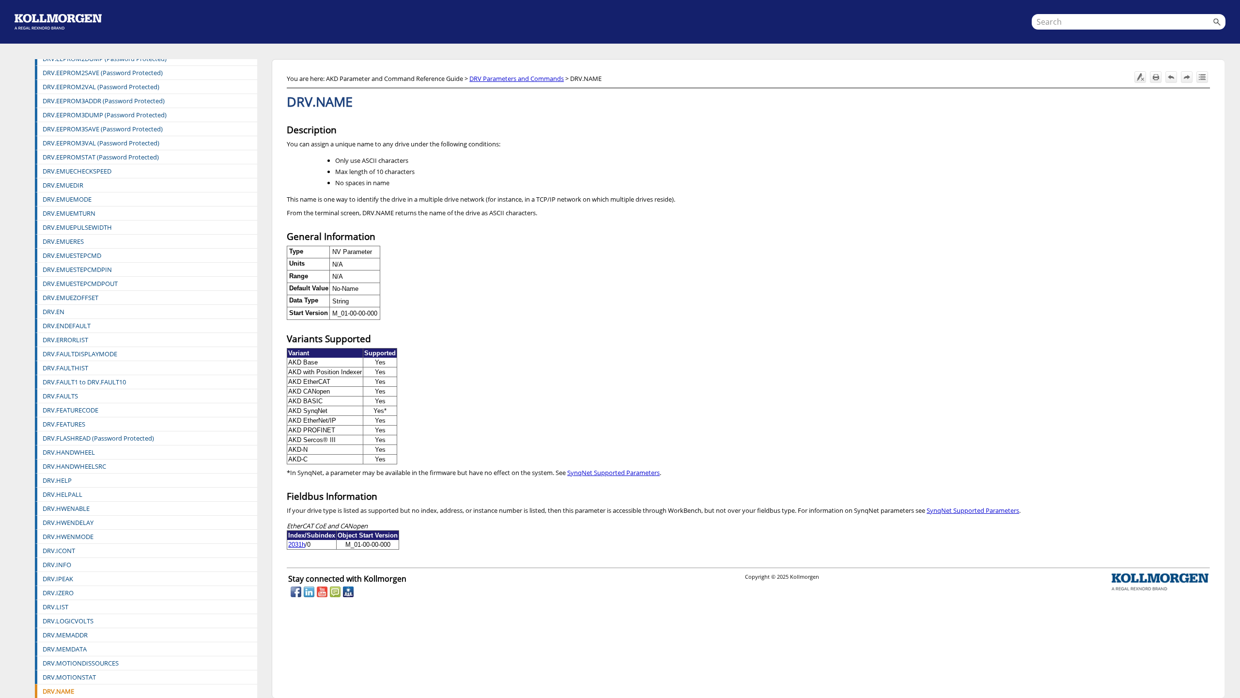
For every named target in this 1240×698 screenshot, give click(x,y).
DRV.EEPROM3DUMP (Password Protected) (105, 115)
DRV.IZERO (58, 592)
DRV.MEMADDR (65, 635)
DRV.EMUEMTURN (69, 213)
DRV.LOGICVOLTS (68, 621)
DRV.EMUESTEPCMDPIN (77, 269)
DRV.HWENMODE (68, 536)
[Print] (1156, 77)
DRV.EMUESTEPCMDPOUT (80, 283)
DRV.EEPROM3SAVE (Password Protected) (103, 129)
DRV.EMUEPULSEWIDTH (77, 227)
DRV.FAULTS (60, 396)
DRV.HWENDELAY (68, 522)
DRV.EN (53, 311)
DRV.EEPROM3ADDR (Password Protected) (104, 100)
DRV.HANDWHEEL (69, 452)
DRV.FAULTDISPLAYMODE (80, 353)
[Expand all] (1202, 77)
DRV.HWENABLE (66, 508)
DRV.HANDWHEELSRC (74, 466)
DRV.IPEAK (58, 578)
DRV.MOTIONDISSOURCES (81, 663)
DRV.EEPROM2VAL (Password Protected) (101, 86)
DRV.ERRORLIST (65, 339)
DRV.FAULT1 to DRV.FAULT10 (84, 382)
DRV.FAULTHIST (65, 368)
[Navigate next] (1187, 77)
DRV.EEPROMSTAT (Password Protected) (101, 157)
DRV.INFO (57, 564)
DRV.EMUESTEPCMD (72, 255)
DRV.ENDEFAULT (67, 325)
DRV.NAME (58, 691)
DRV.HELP (57, 480)
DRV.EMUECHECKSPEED (77, 171)
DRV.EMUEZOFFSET (70, 297)
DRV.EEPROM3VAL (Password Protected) (101, 143)
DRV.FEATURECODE (70, 410)
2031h (296, 544)
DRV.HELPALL (62, 494)
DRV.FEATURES (64, 424)
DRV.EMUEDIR (63, 185)
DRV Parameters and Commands (516, 78)
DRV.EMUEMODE (67, 199)
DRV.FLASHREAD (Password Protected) (98, 438)
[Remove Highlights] (1140, 77)
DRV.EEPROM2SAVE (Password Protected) (103, 72)
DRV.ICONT (59, 550)
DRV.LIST (55, 607)
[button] (1216, 22)
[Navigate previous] (1171, 77)
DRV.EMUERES (63, 241)
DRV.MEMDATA (65, 649)
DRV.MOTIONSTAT (69, 677)
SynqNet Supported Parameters (613, 472)
